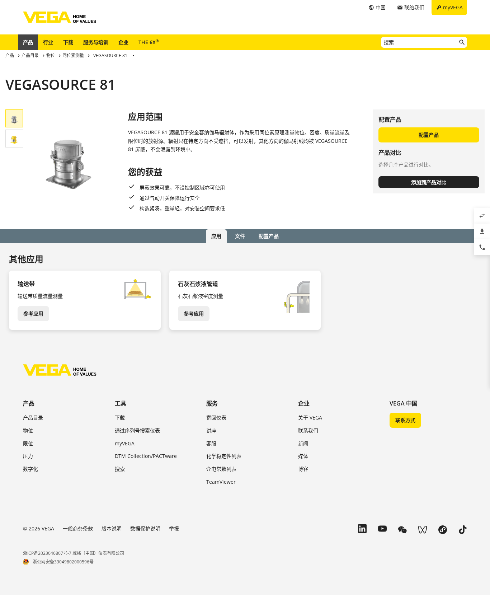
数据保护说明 (145, 528)
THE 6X (148, 42)
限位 (28, 443)
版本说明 (112, 528)
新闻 (303, 443)
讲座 (211, 430)
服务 (212, 403)
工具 (120, 403)
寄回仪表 (216, 417)
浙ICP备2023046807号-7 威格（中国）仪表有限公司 (73, 553)
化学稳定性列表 (223, 456)
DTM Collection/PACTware (146, 456)
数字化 (30, 468)
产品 (28, 42)
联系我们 (308, 430)
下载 (68, 42)
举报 (174, 528)
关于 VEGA (310, 417)
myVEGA (125, 443)
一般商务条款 (78, 528)
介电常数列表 (221, 468)
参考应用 (33, 313)
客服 (211, 443)
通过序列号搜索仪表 (137, 430)
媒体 (303, 456)
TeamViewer (221, 481)
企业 (123, 42)
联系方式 (405, 420)
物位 (28, 430)
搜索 (120, 468)
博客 (303, 468)
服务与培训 (95, 42)
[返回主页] (59, 370)
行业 (48, 42)
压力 (28, 456)
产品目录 (33, 417)
